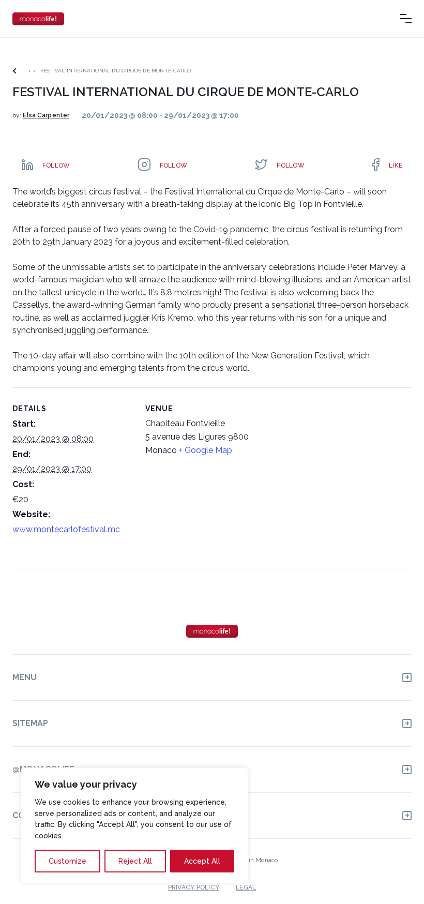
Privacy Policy (193, 887)
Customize (67, 861)
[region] (134, 825)
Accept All (202, 861)
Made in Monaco (254, 860)
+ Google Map (205, 450)
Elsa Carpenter (46, 115)
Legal (246, 887)
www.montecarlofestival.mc (66, 529)
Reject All (135, 861)
